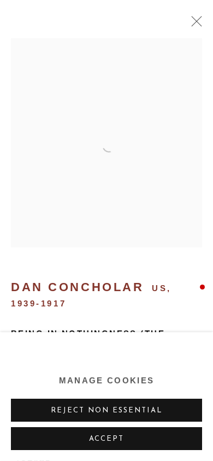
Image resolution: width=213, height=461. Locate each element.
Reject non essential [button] (106, 410)
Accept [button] (106, 438)
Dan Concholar (77, 287)
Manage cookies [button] (107, 380)
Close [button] (194, 24)
